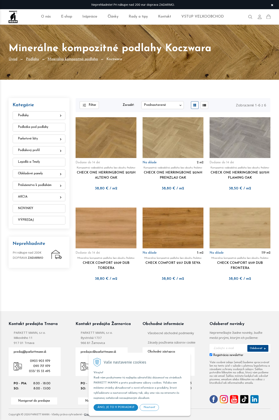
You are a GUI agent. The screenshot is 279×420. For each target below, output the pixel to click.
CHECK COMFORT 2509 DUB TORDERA (106, 263)
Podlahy (32, 59)
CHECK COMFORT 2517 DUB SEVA (173, 261)
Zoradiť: (128, 105)
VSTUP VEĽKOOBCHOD (202, 17)
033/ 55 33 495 (39, 371)
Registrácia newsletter (228, 355)
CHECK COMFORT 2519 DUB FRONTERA (240, 263)
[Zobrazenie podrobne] (204, 105)
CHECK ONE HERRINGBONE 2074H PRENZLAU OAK (173, 172)
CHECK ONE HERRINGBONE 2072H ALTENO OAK (106, 172)
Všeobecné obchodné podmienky (171, 333)
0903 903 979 (40, 361)
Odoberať (256, 348)
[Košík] (268, 16)
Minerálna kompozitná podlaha (73, 59)
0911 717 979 (41, 366)
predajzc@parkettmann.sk (98, 352)
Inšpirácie (89, 17)
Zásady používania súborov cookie (171, 342)
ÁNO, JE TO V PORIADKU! (115, 407)
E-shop (66, 17)
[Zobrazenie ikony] (195, 105)
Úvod (13, 59)
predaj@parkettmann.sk (30, 352)
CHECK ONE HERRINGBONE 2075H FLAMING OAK (240, 172)
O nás (46, 17)
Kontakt (164, 17)
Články (113, 17)
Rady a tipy (138, 17)
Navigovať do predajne (34, 400)
